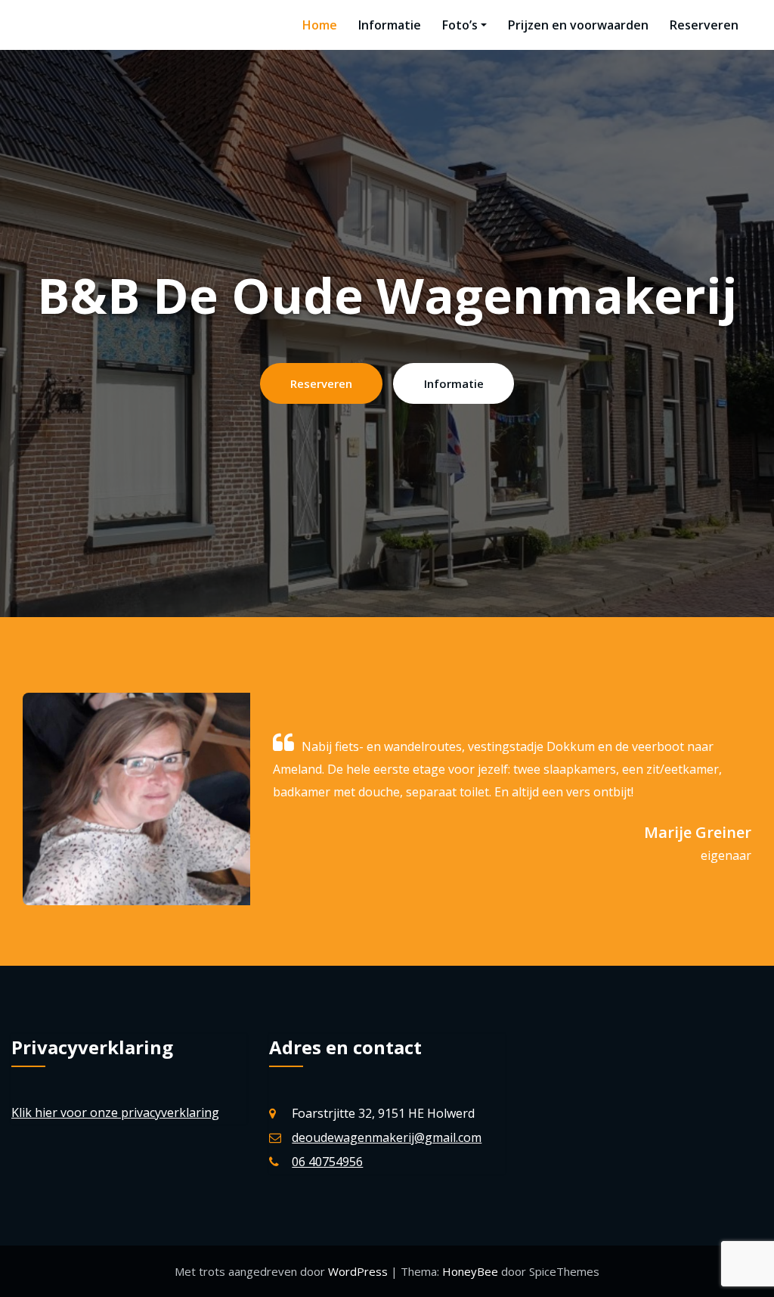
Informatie (389, 25)
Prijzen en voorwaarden (578, 25)
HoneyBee (470, 1271)
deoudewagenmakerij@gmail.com (386, 1137)
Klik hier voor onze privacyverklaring (115, 1112)
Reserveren (704, 25)
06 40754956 (327, 1161)
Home (319, 25)
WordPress (359, 1271)
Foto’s (460, 25)
